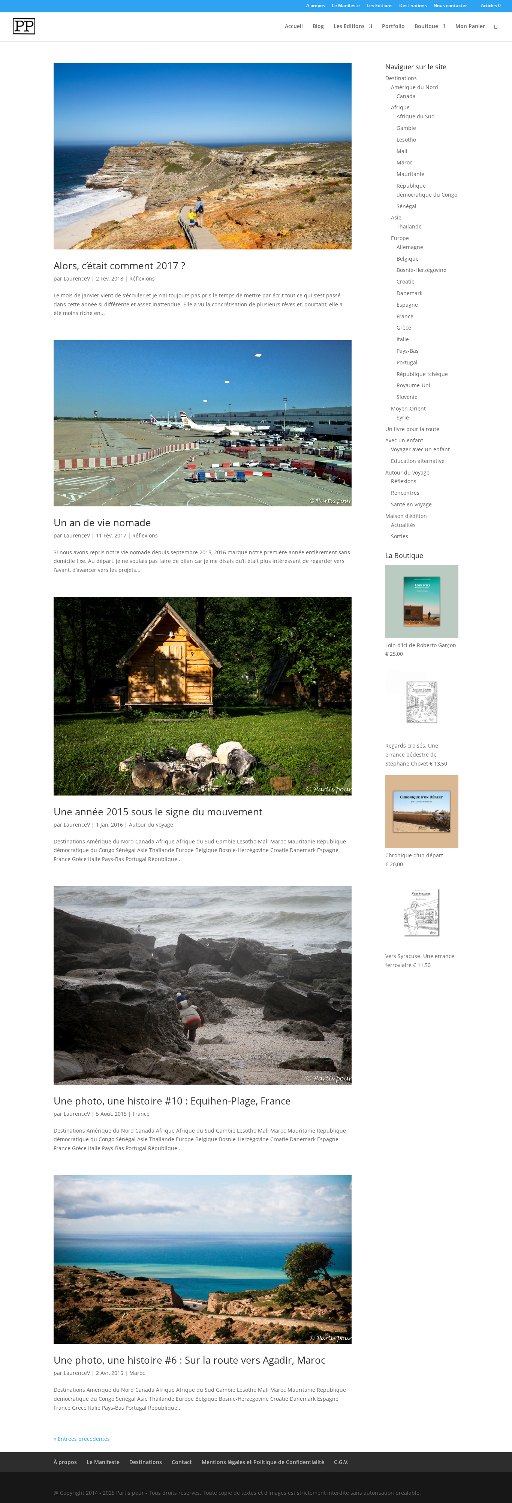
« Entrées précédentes (82, 1438)
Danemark (409, 293)
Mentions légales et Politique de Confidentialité (263, 1462)
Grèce (404, 327)
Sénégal (406, 206)
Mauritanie (410, 174)
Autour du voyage (151, 824)
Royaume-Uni (413, 385)
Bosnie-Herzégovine (421, 269)
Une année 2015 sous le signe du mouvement (158, 811)
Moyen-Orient (408, 408)
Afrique (400, 107)
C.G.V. (341, 1462)
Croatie (406, 281)
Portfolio (393, 27)
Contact (182, 1462)
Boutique (426, 27)
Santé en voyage (411, 504)
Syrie (403, 417)
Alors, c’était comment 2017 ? (119, 265)
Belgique (408, 258)
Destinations (413, 6)
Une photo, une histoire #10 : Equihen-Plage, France (172, 1100)
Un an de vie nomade (102, 522)
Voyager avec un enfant (420, 449)
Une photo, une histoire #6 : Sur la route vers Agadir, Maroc (189, 1360)
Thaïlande (409, 226)
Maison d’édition (406, 515)
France (141, 1113)
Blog (318, 27)
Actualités (403, 524)
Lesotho (406, 139)
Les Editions (379, 6)
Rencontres (405, 492)
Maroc (137, 1372)
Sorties (399, 536)
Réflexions (142, 278)
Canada (406, 96)
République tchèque (422, 374)
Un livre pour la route (412, 429)
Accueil (294, 27)
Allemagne (410, 247)
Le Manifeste (346, 6)
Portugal (407, 362)
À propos (315, 6)
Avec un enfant (404, 440)
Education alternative (418, 460)
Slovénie (407, 396)
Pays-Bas (408, 350)
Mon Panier (470, 27)
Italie (403, 339)
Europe (400, 238)
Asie (396, 217)
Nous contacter (450, 6)
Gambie (406, 127)
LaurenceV (77, 278)
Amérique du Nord (414, 87)
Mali (402, 151)
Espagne (407, 304)
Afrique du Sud (416, 116)
